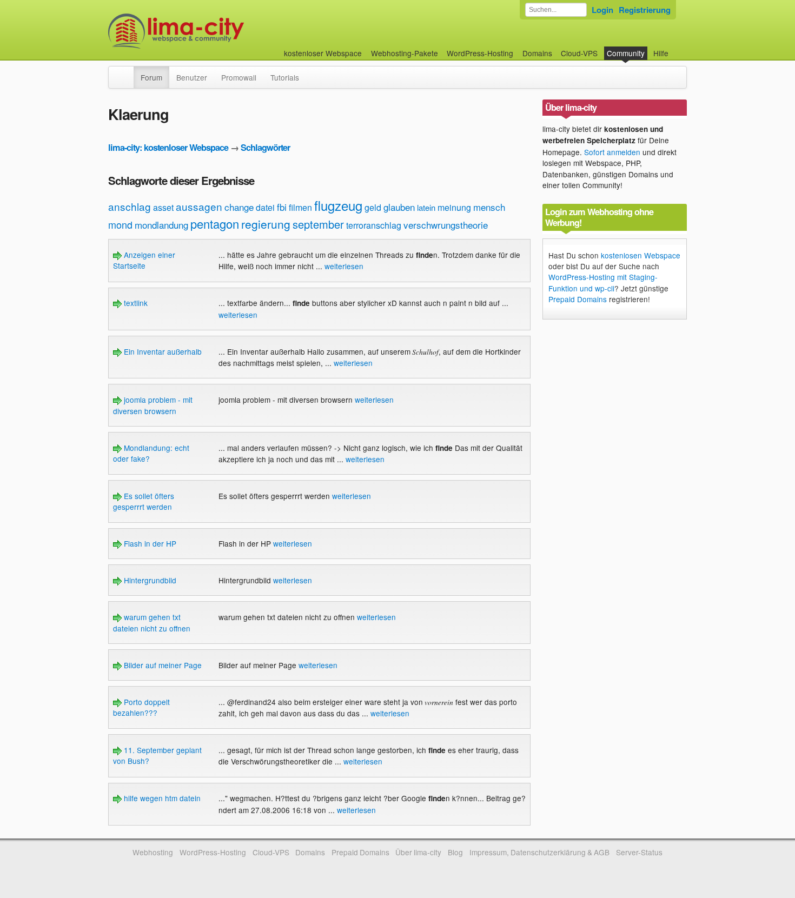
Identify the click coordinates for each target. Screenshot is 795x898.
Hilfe (660, 53)
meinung (454, 207)
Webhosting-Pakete (404, 53)
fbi (282, 207)
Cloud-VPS (579, 53)
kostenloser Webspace (323, 53)
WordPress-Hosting (480, 53)
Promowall (238, 77)
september (318, 224)
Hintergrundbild (149, 580)
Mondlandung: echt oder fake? (151, 453)
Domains (537, 53)
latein (426, 207)
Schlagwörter (265, 147)
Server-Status (639, 852)
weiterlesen (343, 266)
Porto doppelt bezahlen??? (141, 707)
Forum (151, 77)
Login (602, 9)
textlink (135, 302)
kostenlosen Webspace (640, 255)
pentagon (214, 223)
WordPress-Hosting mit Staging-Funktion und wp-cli (603, 282)
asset (163, 207)
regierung (265, 224)
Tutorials (284, 77)
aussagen (199, 206)
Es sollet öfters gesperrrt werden (143, 501)
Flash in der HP (149, 543)
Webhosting (152, 852)
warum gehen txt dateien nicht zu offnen (151, 622)
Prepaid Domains (577, 299)
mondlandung (161, 224)
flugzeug (338, 205)
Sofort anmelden (612, 152)
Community (626, 53)
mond (120, 224)
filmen (300, 207)
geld (373, 207)
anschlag (129, 206)
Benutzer (191, 77)
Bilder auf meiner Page (162, 665)
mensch (489, 207)
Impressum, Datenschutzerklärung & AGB (539, 852)
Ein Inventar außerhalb (162, 351)
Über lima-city (418, 852)
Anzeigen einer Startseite (144, 260)
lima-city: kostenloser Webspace (168, 147)
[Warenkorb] (677, 47)
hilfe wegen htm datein (161, 798)
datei (265, 207)
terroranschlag (373, 225)
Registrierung (645, 9)
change (239, 207)
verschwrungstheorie (445, 224)
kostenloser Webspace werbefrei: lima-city (216, 31)
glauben (399, 207)
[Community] (127, 71)
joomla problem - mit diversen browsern (153, 405)
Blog (455, 852)
